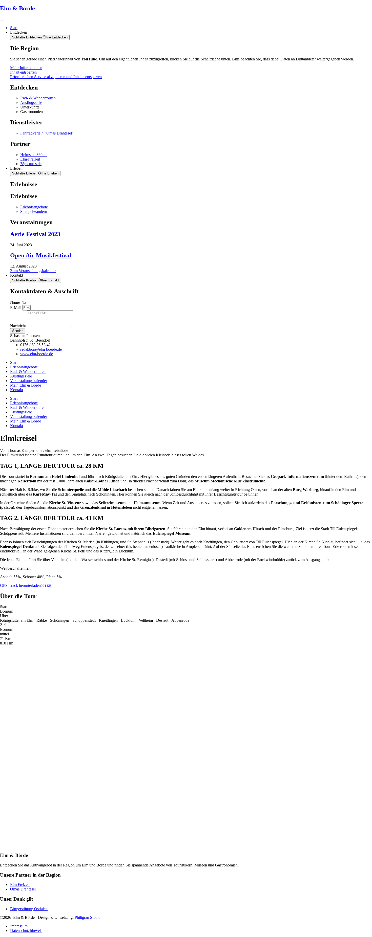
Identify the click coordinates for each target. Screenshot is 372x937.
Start (13, 362)
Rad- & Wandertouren (28, 371)
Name (15, 302)
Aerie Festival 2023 (35, 234)
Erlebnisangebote (24, 367)
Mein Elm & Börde (25, 385)
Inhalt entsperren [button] (23, 72)
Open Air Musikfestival (40, 255)
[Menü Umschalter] (2, 20)
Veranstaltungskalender (28, 380)
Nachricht (18, 326)
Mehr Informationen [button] (26, 67)
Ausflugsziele (21, 376)
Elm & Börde (17, 8)
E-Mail (16, 307)
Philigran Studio (87, 917)
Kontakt (16, 390)
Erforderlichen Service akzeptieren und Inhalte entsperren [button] (56, 77)
